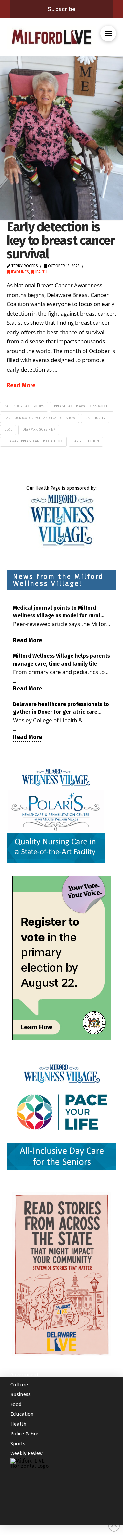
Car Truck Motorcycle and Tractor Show (39, 418)
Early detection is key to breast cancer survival (61, 240)
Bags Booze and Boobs (24, 406)
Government (24, 1375)
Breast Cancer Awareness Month (82, 406)
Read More (21, 385)
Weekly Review (26, 1453)
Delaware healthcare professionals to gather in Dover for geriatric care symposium (61, 708)
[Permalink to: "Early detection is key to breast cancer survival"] (61, 138)
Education (22, 1414)
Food (16, 1404)
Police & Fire (24, 1434)
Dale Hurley (95, 418)
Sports (17, 1444)
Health (40, 272)
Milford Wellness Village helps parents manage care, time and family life (61, 660)
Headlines (19, 272)
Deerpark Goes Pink (39, 430)
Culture (19, 1385)
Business (20, 1394)
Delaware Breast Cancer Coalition (33, 441)
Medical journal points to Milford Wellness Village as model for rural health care (56, 612)
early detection (86, 441)
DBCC (8, 430)
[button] (108, 33)
